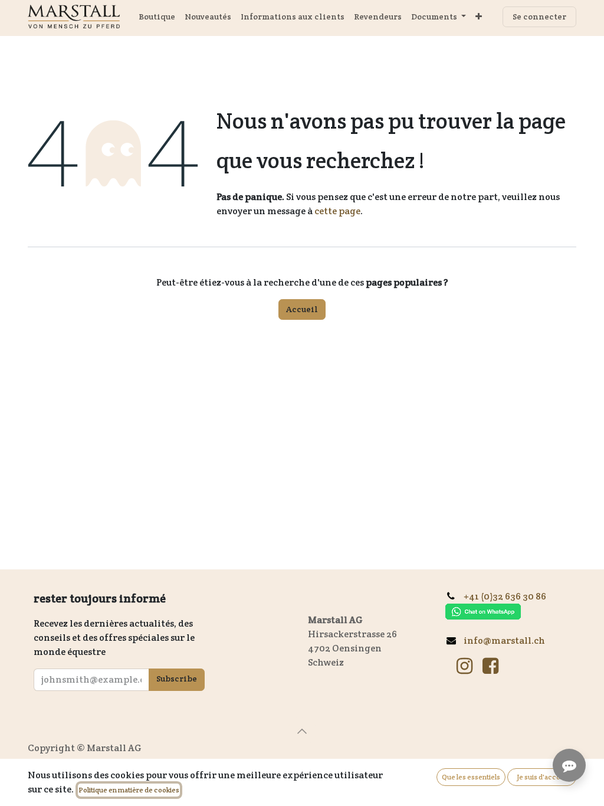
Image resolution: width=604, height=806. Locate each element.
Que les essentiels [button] (471, 776)
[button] (302, 731)
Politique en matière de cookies (128, 789)
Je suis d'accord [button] (542, 776)
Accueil (302, 309)
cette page (337, 211)
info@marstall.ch (504, 640)
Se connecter (539, 16)
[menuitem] (157, 17)
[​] (464, 666)
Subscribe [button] (176, 678)
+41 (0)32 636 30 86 (509, 596)
